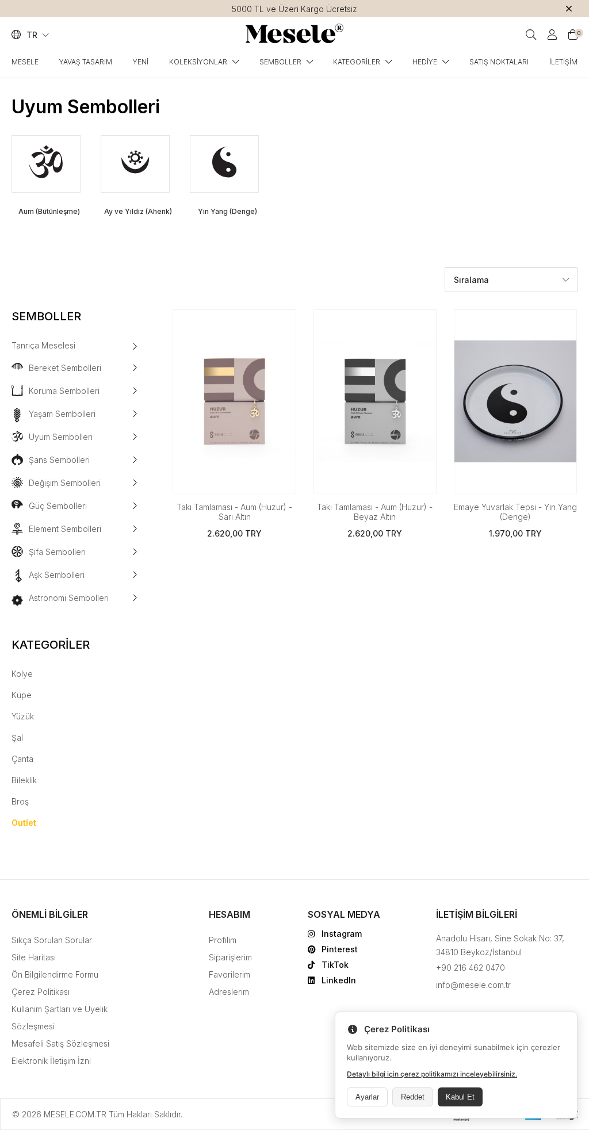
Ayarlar (367, 1097)
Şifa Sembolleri (57, 552)
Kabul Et (460, 1097)
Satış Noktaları (499, 62)
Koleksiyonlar (198, 62)
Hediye (424, 62)
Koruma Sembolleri (64, 391)
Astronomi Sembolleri (69, 598)
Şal (17, 737)
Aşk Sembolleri (57, 575)
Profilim (222, 940)
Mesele (25, 62)
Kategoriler (356, 62)
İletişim (563, 62)
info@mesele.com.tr (473, 985)
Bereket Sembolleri (65, 368)
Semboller (280, 62)
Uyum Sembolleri (61, 437)
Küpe (22, 695)
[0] (572, 35)
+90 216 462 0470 (470, 967)
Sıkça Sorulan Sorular (52, 940)
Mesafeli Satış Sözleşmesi (60, 1043)
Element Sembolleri (65, 529)
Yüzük (23, 716)
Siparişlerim (230, 957)
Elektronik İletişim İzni (51, 1061)
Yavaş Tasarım (85, 62)
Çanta (22, 759)
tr (33, 35)
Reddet (412, 1097)
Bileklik (24, 780)
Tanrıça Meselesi (43, 345)
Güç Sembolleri (58, 506)
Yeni (140, 62)
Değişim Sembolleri (65, 483)
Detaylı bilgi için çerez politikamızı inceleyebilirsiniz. (432, 1074)
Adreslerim (229, 992)
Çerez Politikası (41, 992)
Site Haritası (34, 957)
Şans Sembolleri (59, 460)
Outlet (24, 823)
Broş (20, 801)
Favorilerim (229, 974)
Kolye (22, 674)
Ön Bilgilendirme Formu (55, 974)
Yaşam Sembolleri (62, 414)
